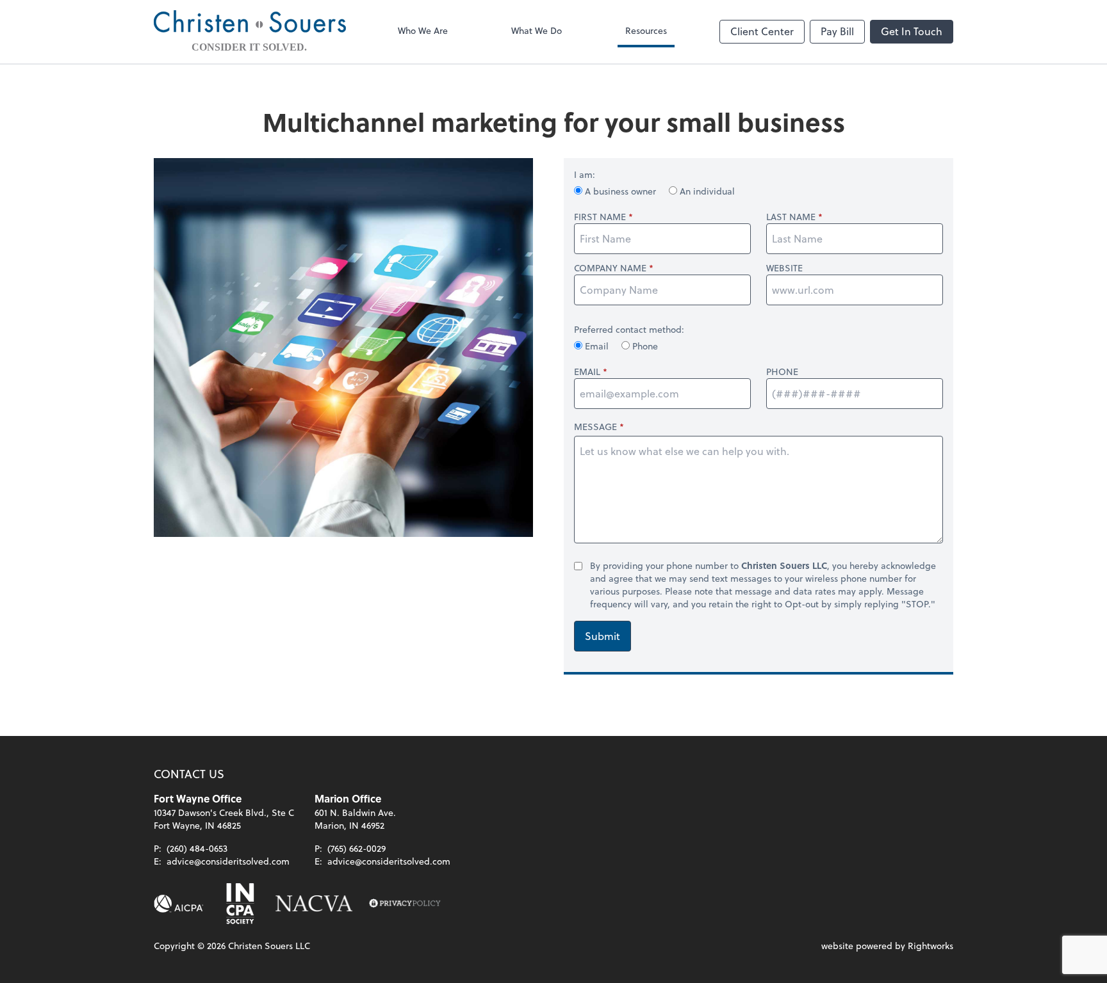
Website (784, 268)
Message (595, 426)
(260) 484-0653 (197, 848)
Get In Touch (911, 31)
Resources (646, 30)
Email (596, 346)
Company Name (610, 268)
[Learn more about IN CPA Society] (239, 903)
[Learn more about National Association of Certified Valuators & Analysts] (314, 904)
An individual (706, 191)
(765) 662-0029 (356, 848)
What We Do (536, 30)
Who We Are (423, 30)
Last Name (791, 217)
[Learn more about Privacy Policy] (405, 904)
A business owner (620, 191)
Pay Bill (837, 31)
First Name (600, 217)
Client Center (762, 31)
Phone (644, 346)
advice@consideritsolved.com (228, 861)
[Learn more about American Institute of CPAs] (179, 904)
